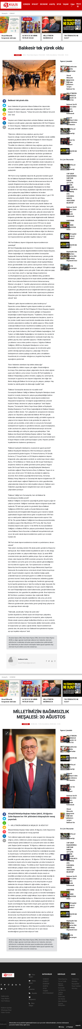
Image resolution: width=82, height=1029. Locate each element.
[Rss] (20, 985)
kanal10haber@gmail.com (26, 663)
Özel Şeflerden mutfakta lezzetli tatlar (72, 69)
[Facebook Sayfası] (2, 985)
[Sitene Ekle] (6, 989)
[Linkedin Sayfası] (16, 985)
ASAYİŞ (52, 4)
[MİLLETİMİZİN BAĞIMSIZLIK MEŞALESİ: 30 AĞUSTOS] (29, 768)
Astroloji (74, 988)
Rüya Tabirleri (76, 986)
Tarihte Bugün (60, 993)
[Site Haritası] (2, 989)
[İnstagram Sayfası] (9, 985)
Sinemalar (61, 996)
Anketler (74, 981)
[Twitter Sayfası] (5, 985)
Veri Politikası (5, 1001)
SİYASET (35, 4)
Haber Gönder (5, 1012)
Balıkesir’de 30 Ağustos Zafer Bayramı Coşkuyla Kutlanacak (72, 109)
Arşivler (34, 993)
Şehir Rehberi (62, 1001)
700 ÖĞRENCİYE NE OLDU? (72, 151)
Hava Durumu (62, 979)
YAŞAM (65, 4)
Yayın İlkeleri (5, 998)
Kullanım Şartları (6, 1008)
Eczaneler (61, 988)
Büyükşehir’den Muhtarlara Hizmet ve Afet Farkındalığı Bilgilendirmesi (72, 256)
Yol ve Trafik (62, 981)
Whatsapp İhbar (6, 1010)
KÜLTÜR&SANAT (48, 993)
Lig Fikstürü (62, 990)
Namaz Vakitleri (60, 984)
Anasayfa (5, 13)
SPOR (59, 4)
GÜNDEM (26, 4)
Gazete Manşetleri (61, 1004)
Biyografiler (75, 984)
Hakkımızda (5, 996)
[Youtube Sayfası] (13, 985)
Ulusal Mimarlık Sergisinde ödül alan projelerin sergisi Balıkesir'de (71, 82)
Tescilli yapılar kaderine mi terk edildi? (72, 236)
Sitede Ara (75, 979)
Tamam (70, 1027)
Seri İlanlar (61, 999)
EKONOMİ (44, 4)
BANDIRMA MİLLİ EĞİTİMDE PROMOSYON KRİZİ (71, 225)
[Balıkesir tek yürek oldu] (29, 77)
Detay (62, 1027)
